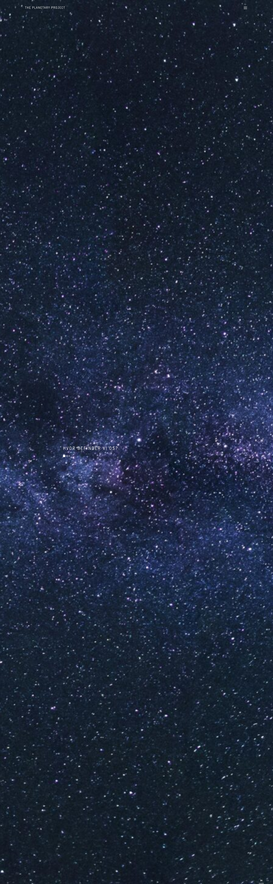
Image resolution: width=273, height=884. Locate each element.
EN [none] (268, 880)
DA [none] (261, 880)
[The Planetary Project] (45, 7)
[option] (267, 881)
